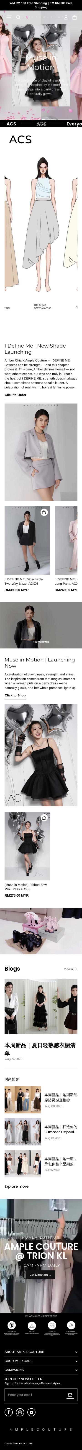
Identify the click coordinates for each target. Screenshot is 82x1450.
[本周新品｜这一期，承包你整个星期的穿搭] (23, 1163)
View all (69, 969)
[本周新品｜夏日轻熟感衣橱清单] (41, 1006)
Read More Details (42, 109)
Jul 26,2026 (52, 1170)
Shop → (41, 99)
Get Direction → (40, 1274)
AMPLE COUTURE (23, 1443)
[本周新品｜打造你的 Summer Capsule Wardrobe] (23, 1131)
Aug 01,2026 (53, 1138)
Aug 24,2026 (13, 1059)
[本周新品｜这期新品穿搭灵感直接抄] (23, 1099)
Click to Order (15, 395)
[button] (9, 17)
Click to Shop (15, 695)
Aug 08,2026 (53, 1106)
